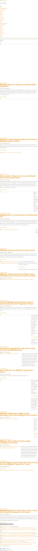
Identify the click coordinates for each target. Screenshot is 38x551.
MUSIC (1, 12)
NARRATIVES (3, 9)
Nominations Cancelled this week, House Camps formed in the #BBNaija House (18, 349)
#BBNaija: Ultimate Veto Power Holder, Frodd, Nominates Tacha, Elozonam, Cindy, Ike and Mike (18, 275)
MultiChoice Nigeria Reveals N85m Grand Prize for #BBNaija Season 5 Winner (18, 140)
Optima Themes (10, 550)
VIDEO (1, 11)
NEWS (1, 15)
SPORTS (1, 17)
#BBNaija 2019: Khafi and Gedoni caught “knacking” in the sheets (15, 442)
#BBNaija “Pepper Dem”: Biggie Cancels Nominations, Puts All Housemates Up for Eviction (18, 414)
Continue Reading (3, 96)
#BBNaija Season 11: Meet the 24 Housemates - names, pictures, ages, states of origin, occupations (17, 536)
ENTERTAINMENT (3, 8)
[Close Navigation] (0, 42)
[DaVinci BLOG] (3, 0)
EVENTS (1, 14)
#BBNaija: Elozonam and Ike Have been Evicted (17, 250)
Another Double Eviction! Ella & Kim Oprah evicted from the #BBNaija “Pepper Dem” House (19, 463)
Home (1, 6)
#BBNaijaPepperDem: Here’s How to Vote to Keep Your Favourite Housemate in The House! (18, 511)
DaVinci (8, 88)
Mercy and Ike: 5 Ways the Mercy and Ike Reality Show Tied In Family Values (18, 177)
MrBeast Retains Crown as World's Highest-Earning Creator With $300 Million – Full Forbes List (17, 529)
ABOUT (1, 20)
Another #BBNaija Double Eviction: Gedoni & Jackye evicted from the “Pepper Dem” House (16, 303)
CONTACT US (3, 18)
